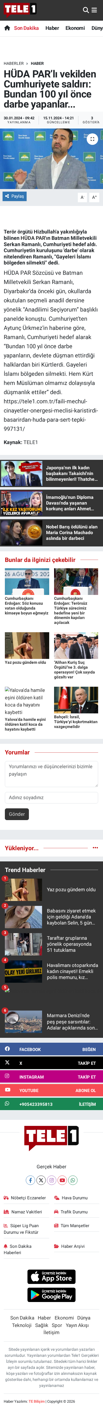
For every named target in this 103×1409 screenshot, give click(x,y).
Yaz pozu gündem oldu (25, 662)
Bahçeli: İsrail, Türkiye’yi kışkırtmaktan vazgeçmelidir (76, 722)
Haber (52, 28)
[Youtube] (62, 1180)
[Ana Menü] (94, 10)
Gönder (17, 814)
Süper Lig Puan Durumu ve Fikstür (21, 1229)
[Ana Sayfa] (7, 28)
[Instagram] (51, 1180)
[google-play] (51, 1295)
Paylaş (17, 196)
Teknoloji (21, 1325)
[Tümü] (95, 848)
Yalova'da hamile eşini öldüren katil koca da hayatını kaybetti (25, 724)
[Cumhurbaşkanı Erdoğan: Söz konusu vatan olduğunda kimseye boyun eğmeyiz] (27, 581)
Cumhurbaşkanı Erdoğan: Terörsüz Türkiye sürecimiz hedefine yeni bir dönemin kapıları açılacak (70, 610)
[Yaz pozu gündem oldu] (27, 645)
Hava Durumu (75, 1197)
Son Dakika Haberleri (18, 1249)
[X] (41, 1180)
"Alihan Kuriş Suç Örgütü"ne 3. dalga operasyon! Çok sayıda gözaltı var (74, 669)
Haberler (14, 63)
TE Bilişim (37, 1401)
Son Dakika (26, 28)
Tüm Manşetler (75, 1225)
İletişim (51, 1332)
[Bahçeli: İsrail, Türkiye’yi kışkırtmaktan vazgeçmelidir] (76, 699)
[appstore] (51, 1277)
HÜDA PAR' (33, 238)
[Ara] (86, 10)
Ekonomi (75, 28)
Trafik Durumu (74, 1212)
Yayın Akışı (77, 1325)
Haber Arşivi (73, 1246)
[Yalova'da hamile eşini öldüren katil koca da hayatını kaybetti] (27, 701)
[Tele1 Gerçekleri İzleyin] (20, 10)
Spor (57, 1325)
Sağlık (41, 1325)
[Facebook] (30, 1180)
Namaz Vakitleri (26, 1212)
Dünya (83, 1318)
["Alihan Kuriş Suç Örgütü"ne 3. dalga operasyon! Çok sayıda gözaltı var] (76, 645)
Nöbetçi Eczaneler (28, 1197)
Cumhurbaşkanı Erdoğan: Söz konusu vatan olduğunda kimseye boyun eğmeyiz (26, 605)
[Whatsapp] (73, 1180)
